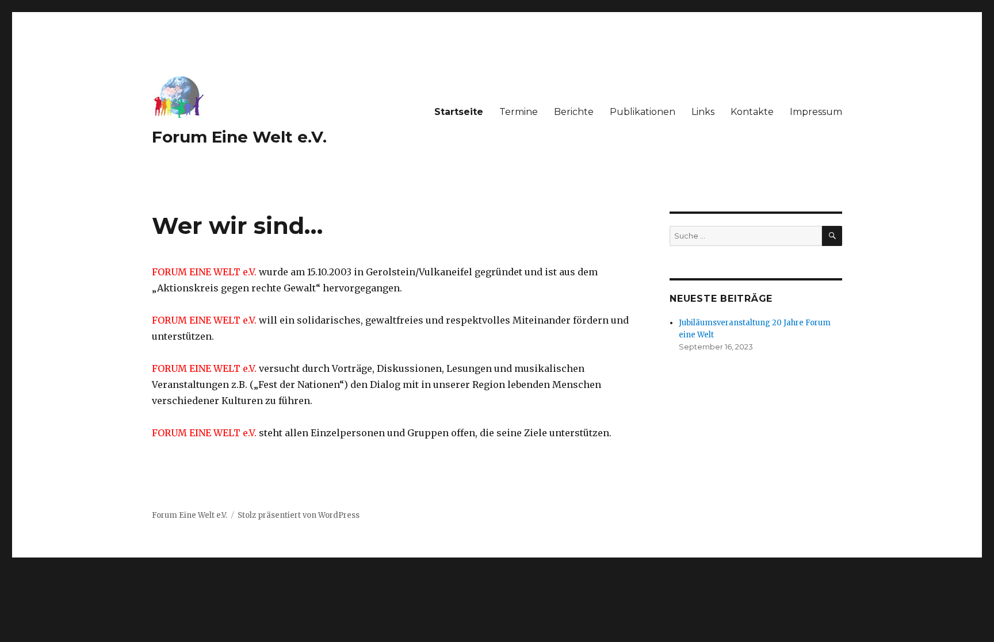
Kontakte (752, 111)
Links (702, 111)
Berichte (574, 111)
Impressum (816, 111)
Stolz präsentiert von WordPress (299, 515)
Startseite (458, 111)
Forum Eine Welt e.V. (239, 137)
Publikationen (642, 111)
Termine (518, 111)
